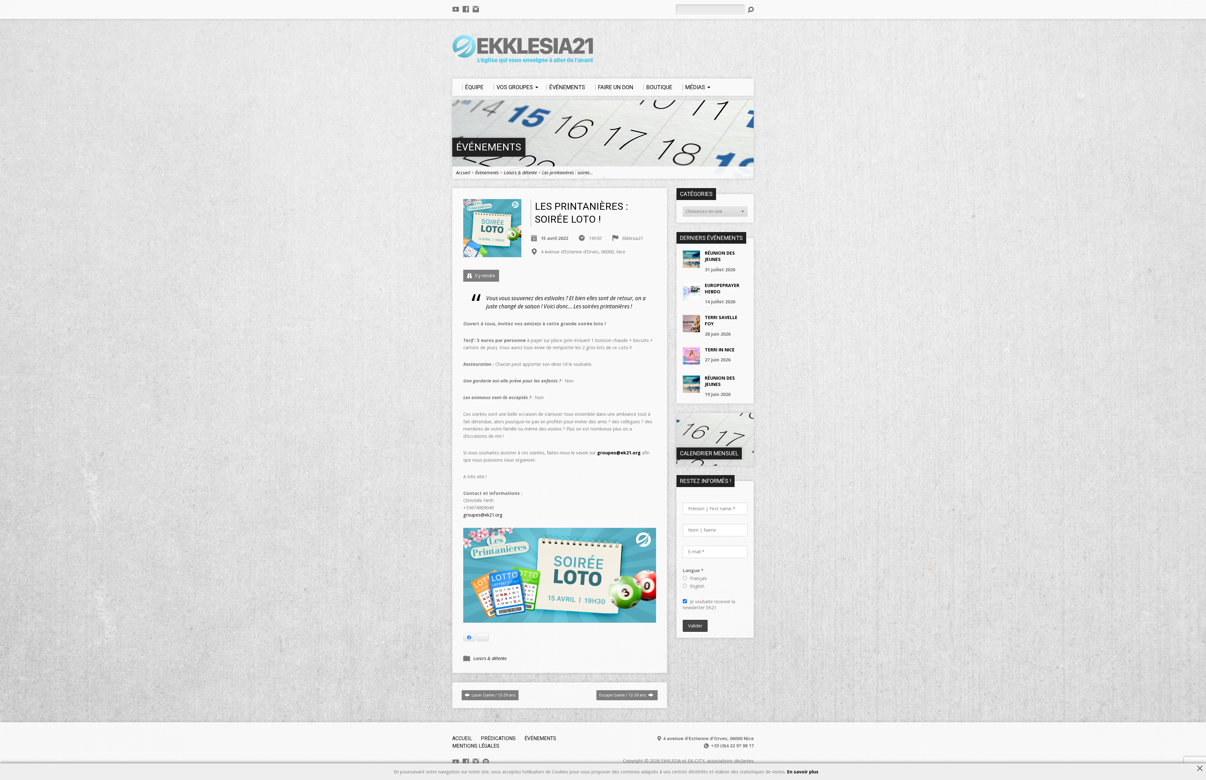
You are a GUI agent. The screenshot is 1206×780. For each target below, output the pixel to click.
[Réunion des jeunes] (691, 265)
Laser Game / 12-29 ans (493, 695)
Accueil (463, 173)
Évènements (487, 173)
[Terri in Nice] (691, 361)
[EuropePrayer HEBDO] (691, 297)
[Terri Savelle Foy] (691, 329)
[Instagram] (476, 9)
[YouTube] (456, 9)
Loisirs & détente (520, 173)
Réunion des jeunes (720, 256)
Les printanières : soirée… (567, 173)
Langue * (693, 570)
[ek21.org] (486, 762)
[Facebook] (466, 9)
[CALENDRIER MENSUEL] (715, 462)
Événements (488, 147)
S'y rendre (484, 276)
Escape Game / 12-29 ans (623, 695)
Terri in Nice (720, 350)
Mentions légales (475, 746)
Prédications (498, 738)
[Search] (750, 10)
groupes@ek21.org (483, 515)
